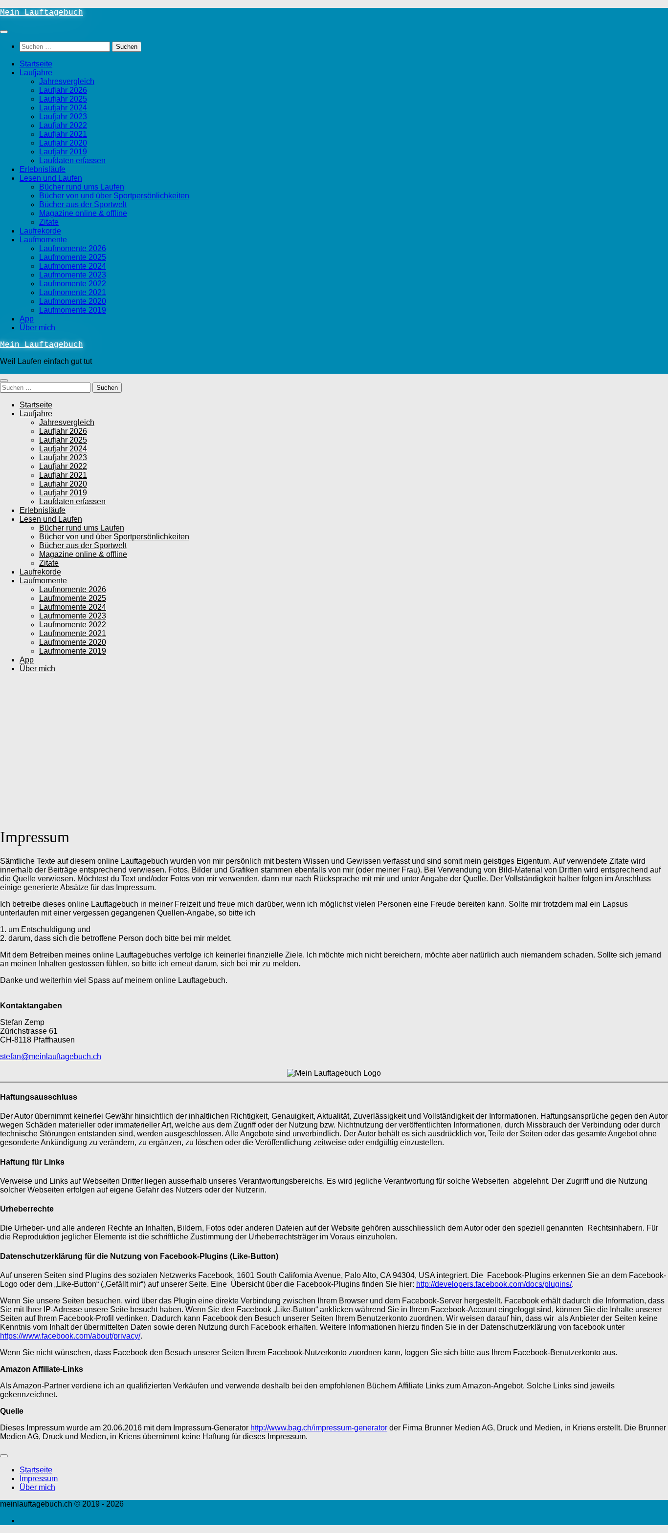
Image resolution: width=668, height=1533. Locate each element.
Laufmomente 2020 (72, 301)
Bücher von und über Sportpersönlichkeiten (114, 196)
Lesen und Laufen (51, 178)
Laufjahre (36, 72)
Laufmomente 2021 (72, 292)
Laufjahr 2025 (63, 99)
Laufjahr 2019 (63, 152)
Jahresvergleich (66, 81)
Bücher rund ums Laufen (81, 187)
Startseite (36, 64)
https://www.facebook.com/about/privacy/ (70, 1336)
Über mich (37, 327)
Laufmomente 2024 (72, 266)
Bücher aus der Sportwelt (83, 204)
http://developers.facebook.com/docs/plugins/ (494, 1284)
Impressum (39, 1478)
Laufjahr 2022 (63, 125)
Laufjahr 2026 (63, 90)
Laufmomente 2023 (72, 275)
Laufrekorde (40, 231)
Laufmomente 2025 (72, 257)
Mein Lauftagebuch (41, 12)
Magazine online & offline (83, 213)
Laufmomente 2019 (72, 310)
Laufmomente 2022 (72, 283)
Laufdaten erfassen (72, 160)
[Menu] (4, 31)
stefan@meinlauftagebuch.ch (50, 1056)
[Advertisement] (334, 749)
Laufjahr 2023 (63, 116)
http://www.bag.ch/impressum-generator (318, 1428)
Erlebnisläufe (43, 169)
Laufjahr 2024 (63, 108)
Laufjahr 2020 (63, 143)
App (27, 319)
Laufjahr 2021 (63, 134)
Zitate (49, 222)
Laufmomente (43, 239)
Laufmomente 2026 (72, 248)
